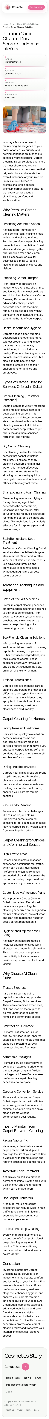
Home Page (13, 1377)
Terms (28, 1410)
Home (5, 24)
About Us (10, 1410)
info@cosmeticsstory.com (21, 1384)
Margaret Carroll (13, 62)
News (12, 24)
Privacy (20, 1410)
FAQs (38, 1377)
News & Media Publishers (28, 24)
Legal (36, 1410)
